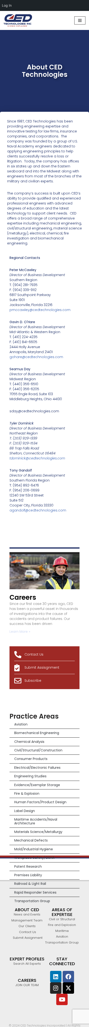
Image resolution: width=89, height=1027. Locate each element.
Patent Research (28, 866)
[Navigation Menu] (79, 20)
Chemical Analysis (29, 741)
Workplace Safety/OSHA (34, 857)
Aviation (21, 724)
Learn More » (19, 631)
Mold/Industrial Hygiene (33, 849)
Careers (22, 597)
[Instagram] (55, 988)
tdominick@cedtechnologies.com (37, 458)
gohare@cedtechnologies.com (36, 357)
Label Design (24, 810)
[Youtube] (62, 999)
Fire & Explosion (26, 793)
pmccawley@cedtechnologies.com (39, 309)
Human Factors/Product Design (40, 802)
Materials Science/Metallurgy (38, 831)
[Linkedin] (55, 976)
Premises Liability (28, 875)
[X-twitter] (68, 988)
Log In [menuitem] (7, 5)
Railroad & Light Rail (30, 883)
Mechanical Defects (31, 840)
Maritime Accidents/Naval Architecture (35, 821)
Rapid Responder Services (35, 892)
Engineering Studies (30, 776)
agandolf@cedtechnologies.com (37, 510)
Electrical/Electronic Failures (37, 767)
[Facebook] (68, 976)
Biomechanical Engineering (36, 732)
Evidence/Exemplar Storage (37, 785)
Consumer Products (30, 758)
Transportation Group (32, 901)
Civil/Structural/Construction (38, 750)
